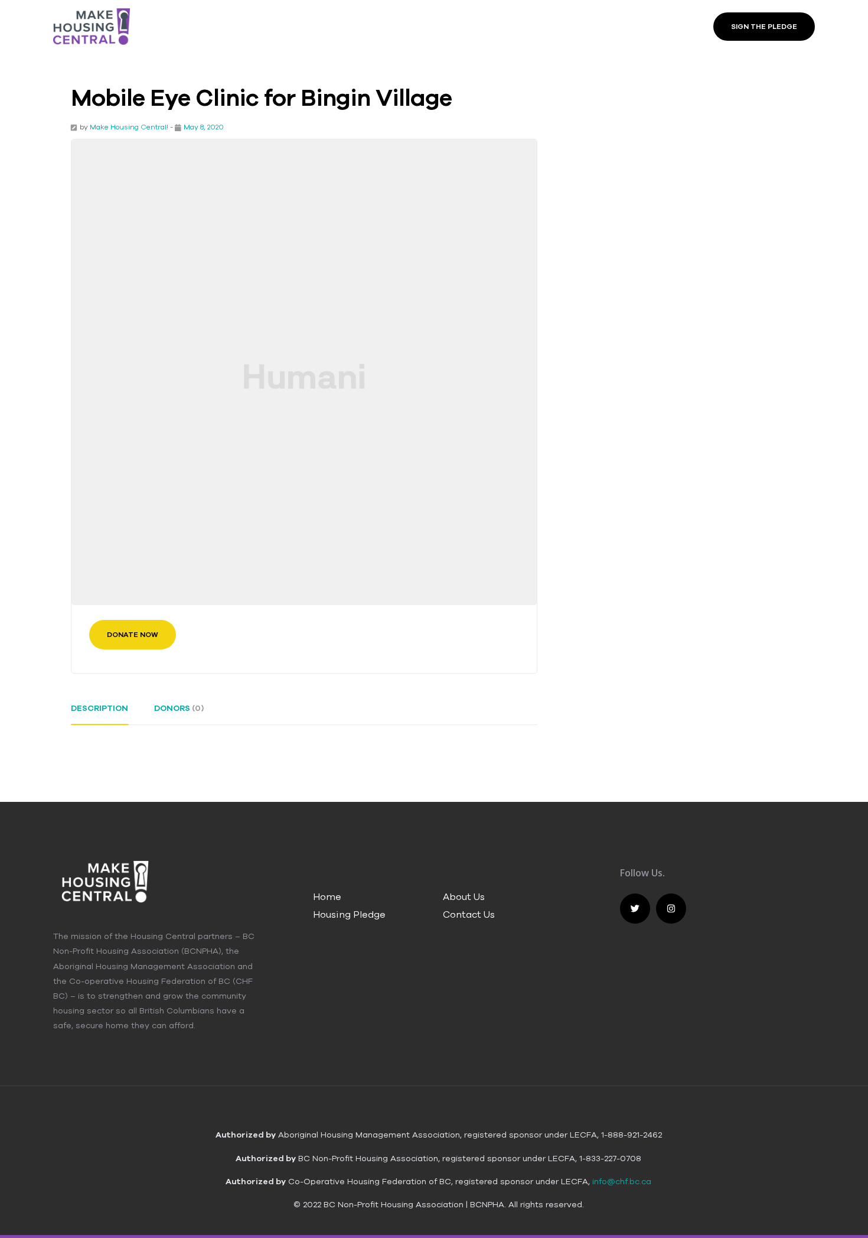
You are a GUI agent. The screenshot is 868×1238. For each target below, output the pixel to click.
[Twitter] (635, 908)
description (99, 708)
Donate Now (132, 635)
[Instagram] (671, 908)
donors (179, 708)
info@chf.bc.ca (621, 1181)
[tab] (99, 712)
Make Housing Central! (129, 127)
